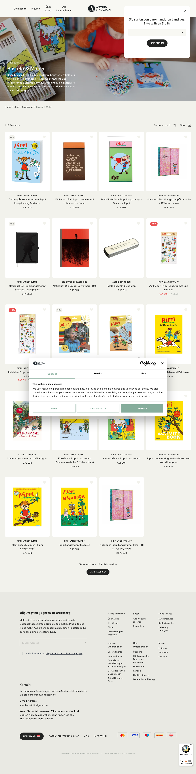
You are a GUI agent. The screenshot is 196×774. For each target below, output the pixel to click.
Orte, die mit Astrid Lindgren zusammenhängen (117, 663)
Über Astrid (48, 8)
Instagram (163, 648)
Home (8, 107)
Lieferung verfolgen (163, 629)
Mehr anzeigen (98, 572)
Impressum (100, 736)
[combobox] (157, 32)
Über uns (137, 651)
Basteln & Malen (44, 107)
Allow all (142, 408)
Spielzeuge (27, 107)
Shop (16, 107)
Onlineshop (19, 8)
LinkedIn (162, 656)
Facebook (163, 652)
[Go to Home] (99, 8)
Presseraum (138, 666)
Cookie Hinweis (140, 675)
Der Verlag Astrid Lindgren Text (116, 672)
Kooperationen (115, 656)
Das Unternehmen (64, 8)
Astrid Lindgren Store (115, 680)
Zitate (110, 627)
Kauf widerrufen (166, 623)
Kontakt (137, 670)
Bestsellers (138, 626)
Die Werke (113, 623)
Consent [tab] (52, 374)
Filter (183, 125)
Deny (54, 408)
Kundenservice (165, 618)
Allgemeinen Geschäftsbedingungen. (64, 653)
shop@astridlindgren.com (34, 705)
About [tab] (144, 373)
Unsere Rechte (115, 651)
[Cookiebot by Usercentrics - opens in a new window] (142, 363)
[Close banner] (162, 363)
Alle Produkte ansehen (139, 620)
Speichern (157, 43)
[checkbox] (21, 653)
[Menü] (191, 745)
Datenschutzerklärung (142, 679)
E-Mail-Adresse (28, 700)
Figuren (35, 8)
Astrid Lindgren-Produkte (116, 633)
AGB (86, 736)
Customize (96, 408)
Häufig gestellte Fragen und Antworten (141, 659)
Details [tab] (98, 373)
